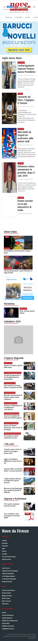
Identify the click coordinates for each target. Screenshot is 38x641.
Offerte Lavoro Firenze (8, 590)
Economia (19, 17)
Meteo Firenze (6, 598)
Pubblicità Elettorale (8, 626)
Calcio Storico (6, 568)
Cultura (4, 551)
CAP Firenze (5, 604)
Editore (4, 612)
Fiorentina (5, 546)
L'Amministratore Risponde (10, 571)
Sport (27, 17)
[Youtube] (29, 6)
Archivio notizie (6, 559)
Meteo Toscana (6, 601)
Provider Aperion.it (7, 618)
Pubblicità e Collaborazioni (10, 621)
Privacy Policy (6, 623)
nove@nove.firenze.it (8, 629)
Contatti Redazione (7, 615)
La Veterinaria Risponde (9, 579)
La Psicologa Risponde (8, 576)
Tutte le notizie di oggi (8, 556)
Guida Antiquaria (7, 581)
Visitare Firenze (6, 593)
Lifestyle (4, 554)
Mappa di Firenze (7, 596)
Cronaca (8, 17)
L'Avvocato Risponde (8, 573)
